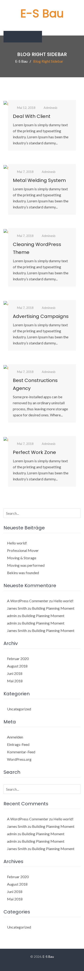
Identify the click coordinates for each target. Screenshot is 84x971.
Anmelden (15, 737)
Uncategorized (19, 709)
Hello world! (17, 543)
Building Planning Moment (53, 608)
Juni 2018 (14, 673)
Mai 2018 (15, 681)
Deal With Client (31, 116)
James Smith (17, 608)
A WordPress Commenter (27, 601)
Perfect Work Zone (34, 452)
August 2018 (17, 666)
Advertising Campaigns (41, 316)
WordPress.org (19, 759)
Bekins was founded (23, 572)
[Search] (76, 513)
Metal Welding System (39, 180)
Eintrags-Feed (18, 744)
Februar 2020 (18, 658)
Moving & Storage (21, 558)
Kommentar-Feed (21, 752)
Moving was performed (26, 565)
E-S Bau (42, 13)
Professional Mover (23, 550)
